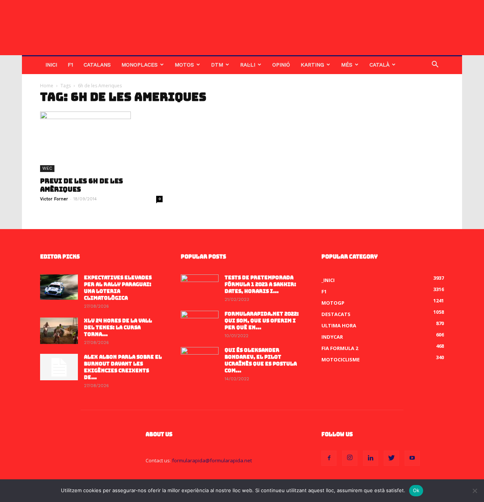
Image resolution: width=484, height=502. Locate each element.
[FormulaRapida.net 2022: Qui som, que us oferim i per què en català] (200, 324)
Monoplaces (139, 65)
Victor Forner (54, 199)
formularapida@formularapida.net (212, 460)
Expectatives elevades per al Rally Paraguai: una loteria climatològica (118, 287)
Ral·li (247, 65)
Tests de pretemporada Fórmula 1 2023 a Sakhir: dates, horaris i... (260, 284)
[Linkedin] (370, 458)
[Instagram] (349, 458)
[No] (474, 490)
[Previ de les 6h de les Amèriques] (101, 142)
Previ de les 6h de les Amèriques (81, 185)
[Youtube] (412, 458)
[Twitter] (391, 458)
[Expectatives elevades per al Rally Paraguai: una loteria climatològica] (59, 287)
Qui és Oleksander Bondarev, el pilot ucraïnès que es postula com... (261, 360)
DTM (217, 65)
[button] (435, 65)
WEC (47, 168)
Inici (51, 65)
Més (346, 65)
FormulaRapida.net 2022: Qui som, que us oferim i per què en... (262, 321)
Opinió (281, 65)
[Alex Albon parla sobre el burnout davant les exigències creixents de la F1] (59, 367)
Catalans (97, 65)
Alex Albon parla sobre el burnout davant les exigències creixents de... (123, 367)
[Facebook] (329, 458)
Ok (416, 490)
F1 (70, 65)
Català (379, 65)
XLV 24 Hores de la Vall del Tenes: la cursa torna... (118, 328)
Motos (184, 65)
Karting (312, 65)
